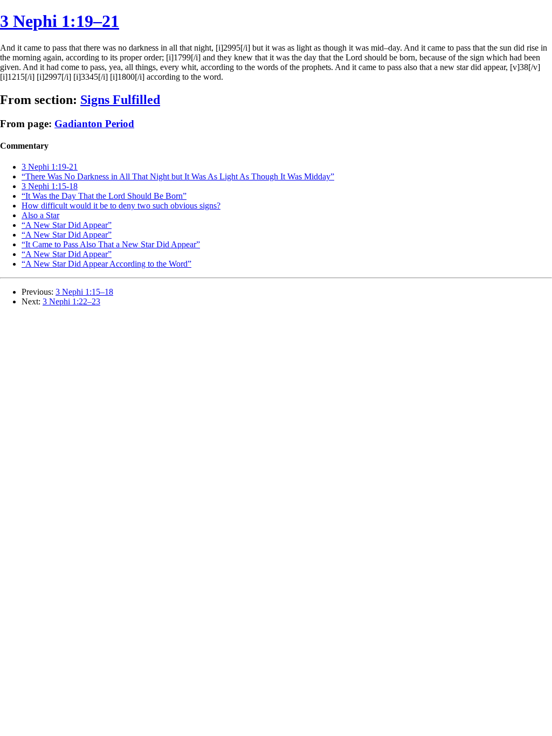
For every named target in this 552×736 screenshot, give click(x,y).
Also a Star (40, 215)
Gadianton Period (94, 123)
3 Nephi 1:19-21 (50, 166)
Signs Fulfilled (120, 100)
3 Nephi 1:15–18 (84, 291)
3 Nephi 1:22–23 (71, 301)
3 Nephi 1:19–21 (59, 21)
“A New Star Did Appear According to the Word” (106, 263)
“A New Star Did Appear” (67, 225)
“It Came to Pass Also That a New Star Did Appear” (111, 244)
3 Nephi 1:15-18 (50, 186)
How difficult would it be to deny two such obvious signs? (121, 205)
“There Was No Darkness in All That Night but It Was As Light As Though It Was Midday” (178, 176)
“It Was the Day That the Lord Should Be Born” (104, 195)
